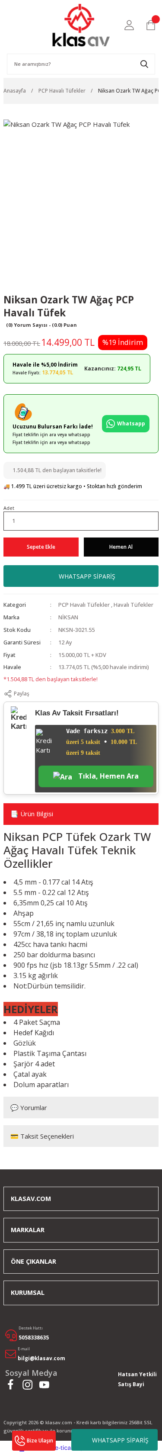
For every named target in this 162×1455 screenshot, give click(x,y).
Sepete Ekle (41, 546)
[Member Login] (129, 25)
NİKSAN (68, 617)
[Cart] (151, 25)
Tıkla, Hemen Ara (107, 776)
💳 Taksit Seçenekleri (42, 1136)
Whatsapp (131, 423)
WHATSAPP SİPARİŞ (120, 1440)
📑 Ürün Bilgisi (31, 813)
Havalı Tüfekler (133, 604)
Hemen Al (121, 546)
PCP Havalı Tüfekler (84, 604)
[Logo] (81, 25)
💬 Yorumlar (28, 1107)
